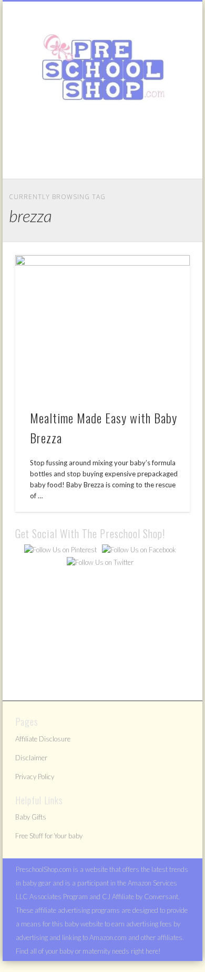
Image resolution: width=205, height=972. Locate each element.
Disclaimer (31, 757)
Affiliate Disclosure (42, 739)
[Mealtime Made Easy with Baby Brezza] (102, 326)
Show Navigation (164, 93)
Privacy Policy (34, 776)
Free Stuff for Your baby (49, 836)
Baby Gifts (30, 817)
